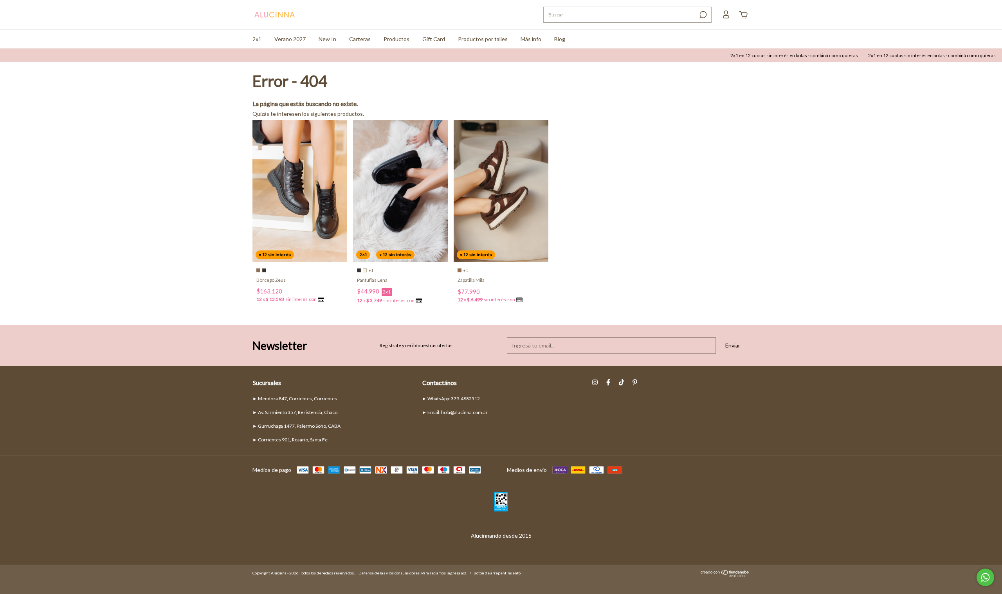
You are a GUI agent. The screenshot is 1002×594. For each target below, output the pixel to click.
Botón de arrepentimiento (497, 573)
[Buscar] (702, 15)
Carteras (360, 39)
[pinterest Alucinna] (635, 382)
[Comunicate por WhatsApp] (985, 577)
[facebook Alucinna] (608, 382)
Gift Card (433, 39)
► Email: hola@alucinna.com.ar (455, 412)
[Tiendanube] (725, 575)
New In (327, 39)
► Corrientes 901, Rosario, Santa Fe (290, 440)
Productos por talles (483, 39)
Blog (559, 39)
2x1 (256, 39)
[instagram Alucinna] (595, 382)
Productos (396, 39)
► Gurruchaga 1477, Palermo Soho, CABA (296, 426)
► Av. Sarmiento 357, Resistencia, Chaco (294, 412)
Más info (531, 39)
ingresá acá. (457, 573)
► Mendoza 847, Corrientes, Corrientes (294, 398)
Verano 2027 (290, 39)
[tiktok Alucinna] (621, 382)
